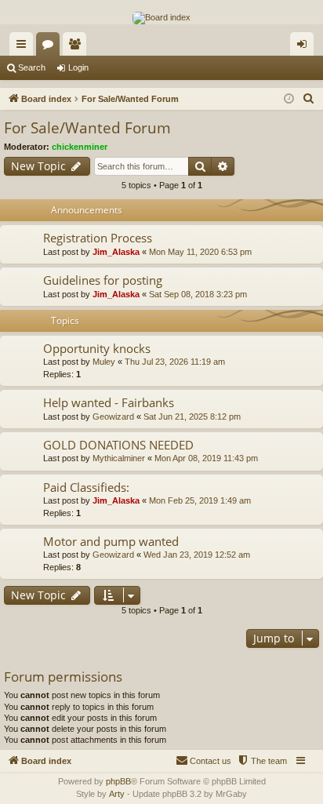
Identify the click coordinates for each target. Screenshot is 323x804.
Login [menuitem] (305, 47)
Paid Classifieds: (86, 487)
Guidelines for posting (102, 280)
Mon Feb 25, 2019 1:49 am (200, 500)
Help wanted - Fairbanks (108, 402)
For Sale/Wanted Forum (87, 128)
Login (78, 67)
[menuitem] (309, 98)
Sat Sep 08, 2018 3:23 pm (198, 294)
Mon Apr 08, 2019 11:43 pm (206, 458)
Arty (117, 794)
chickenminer (79, 146)
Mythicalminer (119, 458)
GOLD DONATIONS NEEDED (118, 445)
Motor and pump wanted (111, 541)
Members (77, 47)
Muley (104, 361)
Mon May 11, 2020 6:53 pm (200, 251)
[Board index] (161, 18)
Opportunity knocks (97, 348)
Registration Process (97, 238)
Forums (51, 47)
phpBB (118, 781)
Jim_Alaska (116, 251)
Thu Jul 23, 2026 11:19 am (175, 361)
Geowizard (113, 416)
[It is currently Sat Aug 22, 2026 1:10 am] (289, 99)
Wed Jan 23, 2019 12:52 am (196, 554)
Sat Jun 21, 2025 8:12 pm (192, 416)
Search (31, 67)
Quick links (24, 47)
